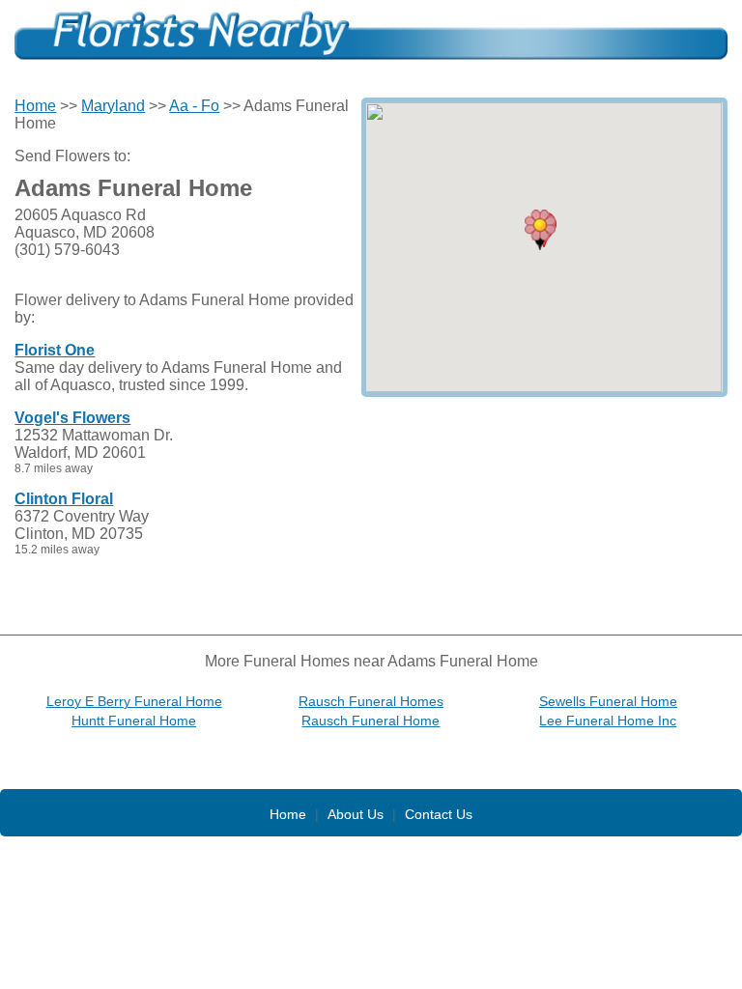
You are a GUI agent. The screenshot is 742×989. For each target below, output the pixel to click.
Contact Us (438, 814)
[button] (540, 230)
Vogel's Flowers (72, 418)
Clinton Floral (63, 499)
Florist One (54, 350)
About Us (356, 814)
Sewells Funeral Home (608, 701)
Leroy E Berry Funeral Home (134, 701)
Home (35, 106)
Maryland (113, 106)
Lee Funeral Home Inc (607, 720)
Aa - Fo (194, 106)
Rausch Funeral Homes (371, 701)
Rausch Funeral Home (370, 720)
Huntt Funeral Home (133, 720)
